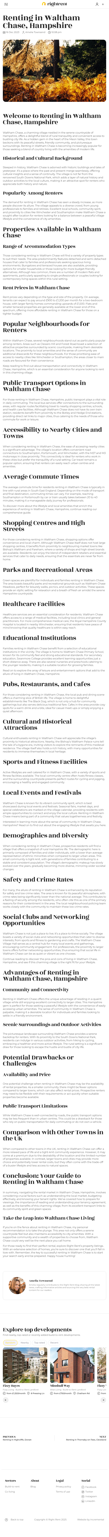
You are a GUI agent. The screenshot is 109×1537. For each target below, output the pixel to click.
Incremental (97, 1519)
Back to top (17, 1519)
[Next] (103, 1400)
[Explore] (6, 4)
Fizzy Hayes (11, 1385)
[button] (102, 4)
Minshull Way (60, 1385)
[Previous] (6, 1400)
